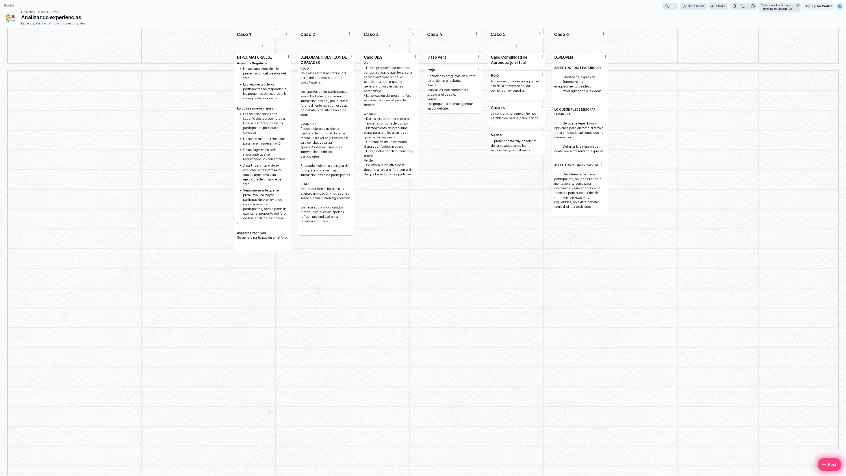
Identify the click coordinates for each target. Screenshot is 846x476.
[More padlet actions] (752, 6)
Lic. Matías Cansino (33, 12)
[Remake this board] (743, 6)
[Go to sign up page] (839, 6)
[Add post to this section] (262, 46)
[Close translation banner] (798, 5)
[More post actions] (288, 56)
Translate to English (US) (777, 8)
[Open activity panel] (734, 6)
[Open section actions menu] (286, 33)
